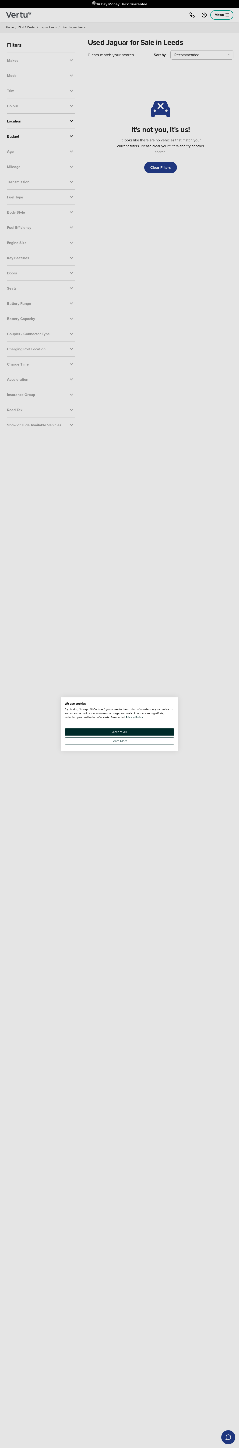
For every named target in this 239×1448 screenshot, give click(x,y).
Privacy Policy (134, 717)
